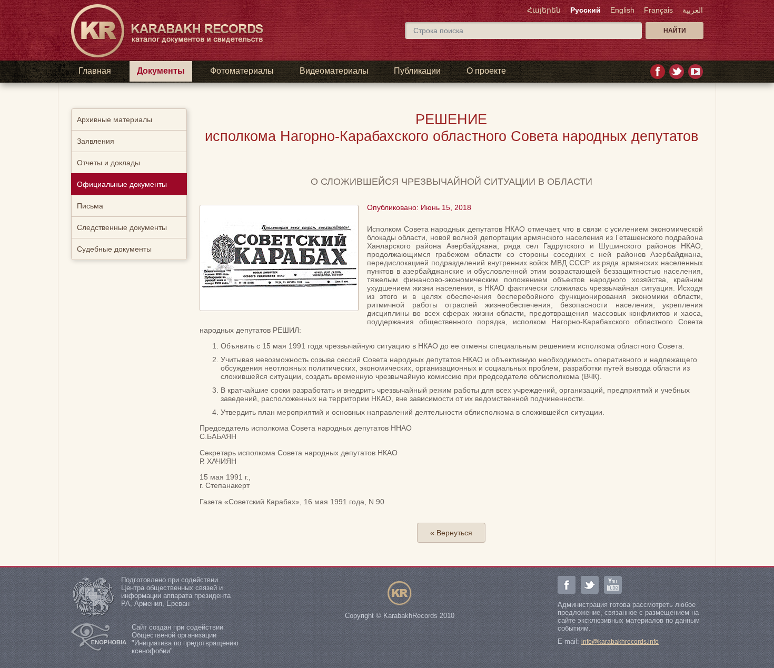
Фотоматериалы (242, 70)
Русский (585, 10)
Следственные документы (122, 227)
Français (658, 10)
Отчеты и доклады (108, 162)
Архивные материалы (114, 119)
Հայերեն (544, 10)
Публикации (417, 70)
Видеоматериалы (334, 70)
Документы (161, 70)
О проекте (486, 70)
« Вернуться (451, 533)
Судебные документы (114, 249)
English (622, 10)
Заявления (95, 141)
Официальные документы (122, 184)
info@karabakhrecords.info (620, 641)
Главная (94, 70)
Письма (90, 206)
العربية (692, 10)
